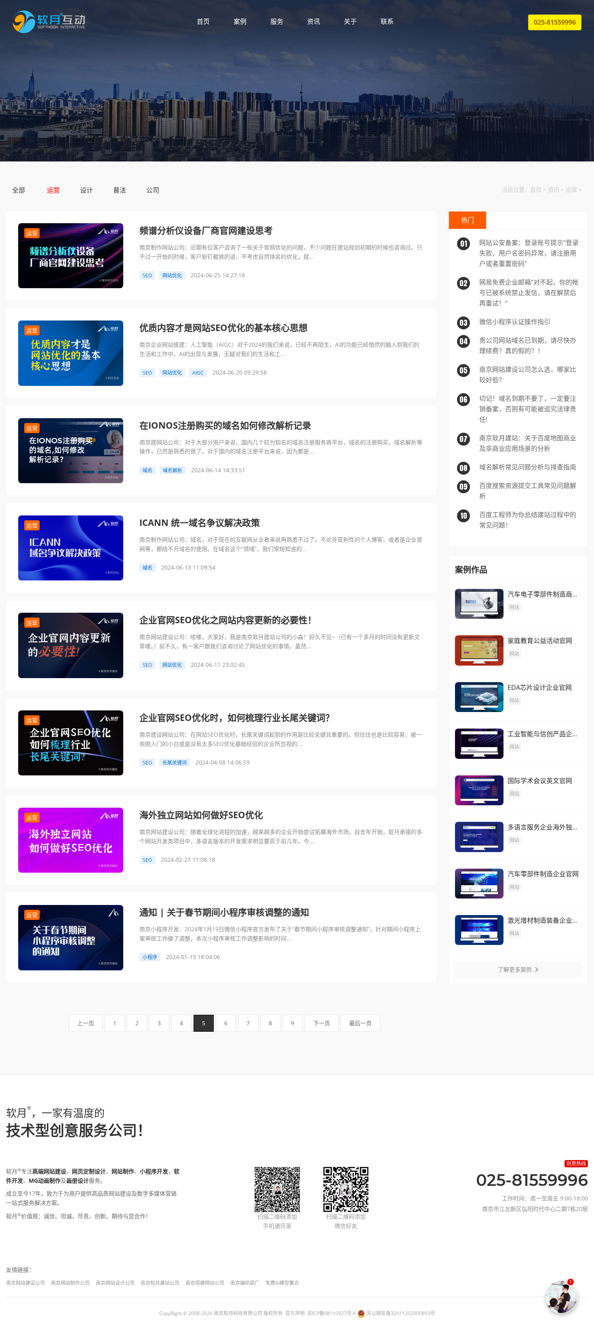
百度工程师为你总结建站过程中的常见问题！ (518, 520)
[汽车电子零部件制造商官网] (479, 603)
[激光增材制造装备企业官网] (479, 929)
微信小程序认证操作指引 (504, 322)
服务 (276, 21)
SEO (147, 275)
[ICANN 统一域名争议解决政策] (70, 547)
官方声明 (295, 1313)
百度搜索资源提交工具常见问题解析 (517, 491)
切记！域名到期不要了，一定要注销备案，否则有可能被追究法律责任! (517, 409)
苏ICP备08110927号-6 (331, 1313)
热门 (467, 220)
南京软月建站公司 (160, 1283)
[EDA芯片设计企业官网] (479, 696)
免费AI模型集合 (282, 1283)
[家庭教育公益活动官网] (479, 649)
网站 (514, 607)
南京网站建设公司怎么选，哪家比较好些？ (517, 374)
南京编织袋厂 (244, 1283)
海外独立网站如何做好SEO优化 (201, 814)
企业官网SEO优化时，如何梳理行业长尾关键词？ (236, 717)
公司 (152, 190)
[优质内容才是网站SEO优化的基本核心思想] (70, 352)
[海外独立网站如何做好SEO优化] (70, 839)
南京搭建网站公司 (204, 1283)
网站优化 (172, 275)
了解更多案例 (515, 969)
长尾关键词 (174, 762)
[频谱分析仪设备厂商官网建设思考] (70, 255)
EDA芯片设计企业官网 (540, 687)
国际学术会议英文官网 (540, 780)
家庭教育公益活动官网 (540, 640)
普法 (119, 190)
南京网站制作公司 (70, 1283)
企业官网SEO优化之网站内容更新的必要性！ (227, 620)
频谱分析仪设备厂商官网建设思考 (206, 230)
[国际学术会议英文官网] (479, 790)
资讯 (313, 21)
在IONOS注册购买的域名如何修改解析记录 (225, 425)
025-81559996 (555, 22)
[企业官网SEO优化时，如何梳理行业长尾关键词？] (70, 742)
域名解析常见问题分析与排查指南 (517, 467)
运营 (53, 190)
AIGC (198, 372)
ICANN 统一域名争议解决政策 (199, 522)
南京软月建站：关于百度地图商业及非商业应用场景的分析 (517, 443)
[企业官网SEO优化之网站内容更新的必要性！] (70, 645)
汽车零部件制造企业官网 (543, 873)
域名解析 (172, 470)
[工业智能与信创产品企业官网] (479, 743)
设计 (86, 190)
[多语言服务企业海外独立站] (479, 836)
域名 (147, 470)
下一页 (321, 1023)
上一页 (85, 1023)
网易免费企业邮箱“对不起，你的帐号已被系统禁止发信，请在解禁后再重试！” (519, 293)
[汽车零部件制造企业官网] (479, 882)
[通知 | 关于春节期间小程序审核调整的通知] (70, 937)
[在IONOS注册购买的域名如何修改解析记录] (70, 450)
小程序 (150, 957)
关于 (350, 21)
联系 (387, 21)
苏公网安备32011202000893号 (401, 1313)
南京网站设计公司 (115, 1283)
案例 (240, 21)
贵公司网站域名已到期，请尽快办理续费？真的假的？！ (518, 345)
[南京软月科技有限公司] (48, 21)
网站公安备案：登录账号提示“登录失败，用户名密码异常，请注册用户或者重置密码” (519, 253)
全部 (18, 190)
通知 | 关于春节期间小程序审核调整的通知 (224, 912)
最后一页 (360, 1023)
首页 (203, 21)
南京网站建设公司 (25, 1283)
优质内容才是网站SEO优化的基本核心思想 (223, 327)
